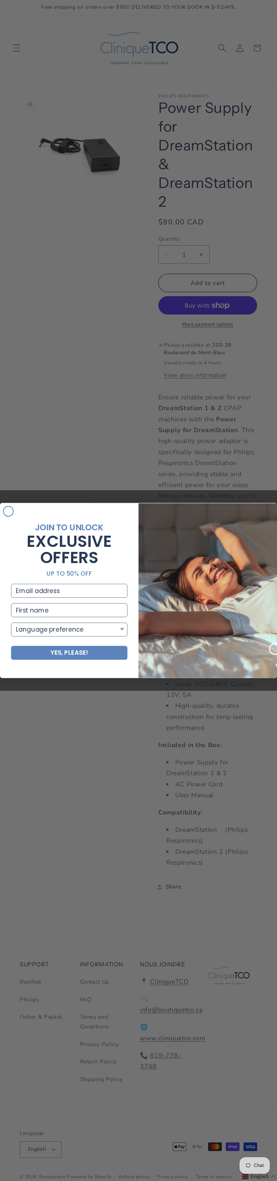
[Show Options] (122, 629)
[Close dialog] (8, 511)
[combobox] (67, 629)
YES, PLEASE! (69, 653)
